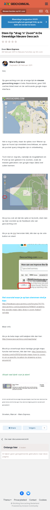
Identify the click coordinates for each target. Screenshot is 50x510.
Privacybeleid (20, 500)
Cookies (43, 500)
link (14, 233)
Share (13, 428)
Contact (32, 500)
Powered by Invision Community (25, 506)
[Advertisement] (25, 476)
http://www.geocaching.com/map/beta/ (19, 339)
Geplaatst (20, 65)
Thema (6, 500)
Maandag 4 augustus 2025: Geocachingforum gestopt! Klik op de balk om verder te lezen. (25, 22)
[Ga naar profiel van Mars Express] (5, 63)
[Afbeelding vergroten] (25, 115)
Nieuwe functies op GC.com (30, 52)
